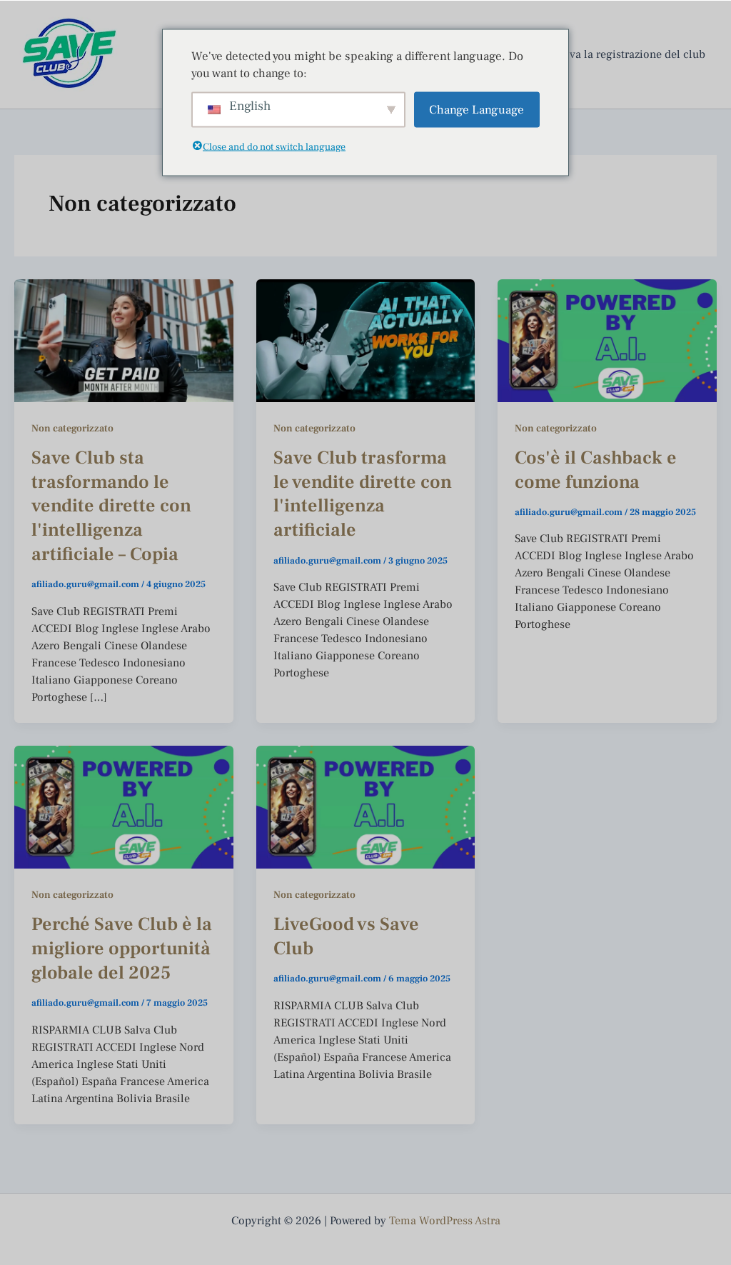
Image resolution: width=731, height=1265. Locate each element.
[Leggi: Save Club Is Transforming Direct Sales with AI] (365, 340)
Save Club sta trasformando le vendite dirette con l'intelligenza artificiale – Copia (111, 506)
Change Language (476, 109)
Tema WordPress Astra (444, 1221)
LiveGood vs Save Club (346, 936)
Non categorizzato (72, 428)
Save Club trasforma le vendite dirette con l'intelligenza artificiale (362, 494)
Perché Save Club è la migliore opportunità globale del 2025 (121, 948)
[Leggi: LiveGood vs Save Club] (365, 806)
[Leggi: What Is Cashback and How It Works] (607, 340)
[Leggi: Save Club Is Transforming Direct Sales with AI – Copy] (123, 340)
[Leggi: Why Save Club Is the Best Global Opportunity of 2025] (123, 806)
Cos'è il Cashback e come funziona (596, 470)
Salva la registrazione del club (630, 54)
